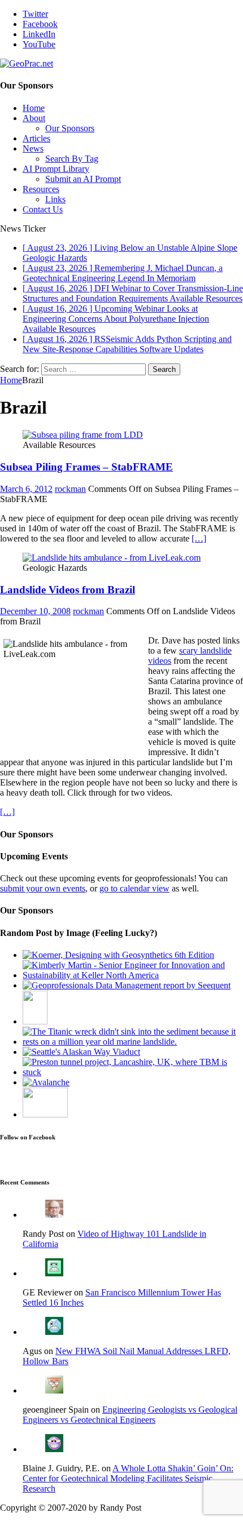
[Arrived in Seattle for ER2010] (81, 1052)
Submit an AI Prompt (83, 179)
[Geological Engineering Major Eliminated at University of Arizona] (35, 1021)
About (34, 118)
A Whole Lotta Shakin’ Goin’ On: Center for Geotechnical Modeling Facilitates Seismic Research (128, 1478)
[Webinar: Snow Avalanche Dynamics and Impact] (46, 1082)
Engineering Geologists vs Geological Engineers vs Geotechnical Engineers (130, 1415)
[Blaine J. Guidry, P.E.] (54, 1449)
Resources (41, 189)
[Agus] (54, 1332)
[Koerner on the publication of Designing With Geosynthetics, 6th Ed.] (118, 955)
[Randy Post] (54, 1214)
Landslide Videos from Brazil (67, 590)
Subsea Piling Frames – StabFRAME (86, 467)
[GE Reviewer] (54, 1273)
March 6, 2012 (26, 489)
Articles (36, 138)
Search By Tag (71, 158)
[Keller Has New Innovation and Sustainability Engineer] (133, 975)
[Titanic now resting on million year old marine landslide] (133, 1041)
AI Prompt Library (56, 169)
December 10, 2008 (35, 611)
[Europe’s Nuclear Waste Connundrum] (45, 1114)
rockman (70, 489)
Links (55, 199)
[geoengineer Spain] (54, 1390)
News (33, 148)
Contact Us (43, 209)
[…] (199, 538)
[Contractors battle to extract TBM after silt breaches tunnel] (133, 1072)
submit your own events (42, 888)
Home (34, 108)
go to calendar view (134, 888)
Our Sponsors (69, 128)
